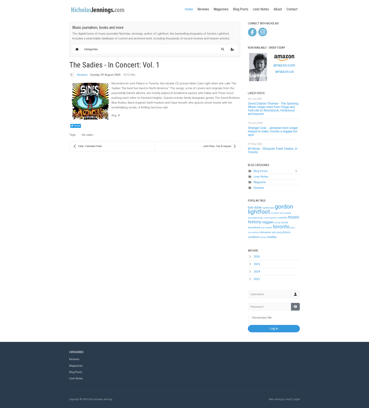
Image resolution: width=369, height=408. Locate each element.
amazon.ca (284, 71)
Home (189, 9)
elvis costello (285, 213)
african (263, 237)
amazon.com (284, 65)
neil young (277, 232)
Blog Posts (240, 9)
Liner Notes (261, 9)
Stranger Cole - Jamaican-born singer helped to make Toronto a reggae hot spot (273, 131)
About (278, 9)
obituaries (265, 232)
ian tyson (275, 213)
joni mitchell (266, 228)
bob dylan (255, 207)
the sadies (87, 135)
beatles (272, 237)
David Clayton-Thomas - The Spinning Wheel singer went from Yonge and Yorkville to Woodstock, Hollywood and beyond (273, 109)
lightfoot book (268, 208)
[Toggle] (297, 171)
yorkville (282, 217)
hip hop (277, 223)
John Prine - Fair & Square (217, 146)
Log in (274, 328)
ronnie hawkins (271, 218)
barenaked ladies (255, 218)
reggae (267, 222)
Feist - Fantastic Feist (90, 146)
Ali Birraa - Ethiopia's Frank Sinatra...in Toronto (272, 150)
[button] (222, 49)
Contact (292, 9)
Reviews (203, 9)
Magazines (221, 9)
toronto (281, 226)
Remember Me (262, 317)
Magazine (260, 182)
